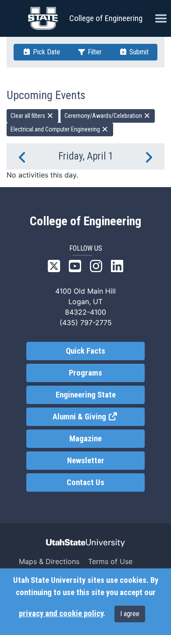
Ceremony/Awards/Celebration (103, 115)
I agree (129, 614)
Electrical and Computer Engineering (56, 129)
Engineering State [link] (86, 395)
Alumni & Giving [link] (99, 417)
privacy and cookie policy (61, 613)
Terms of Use (110, 561)
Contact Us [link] (85, 482)
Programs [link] (85, 373)
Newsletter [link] (85, 460)
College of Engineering (105, 18)
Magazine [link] (85, 438)
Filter (94, 52)
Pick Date (45, 52)
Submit (138, 52)
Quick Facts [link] (85, 351)
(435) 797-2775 (86, 322)
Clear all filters (28, 115)
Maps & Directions (49, 561)
